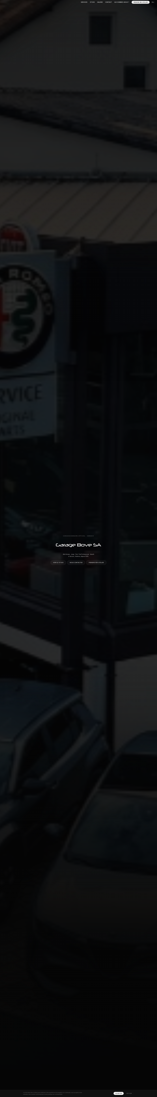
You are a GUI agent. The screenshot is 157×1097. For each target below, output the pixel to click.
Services (84, 2)
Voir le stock (58, 562)
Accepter (118, 1093)
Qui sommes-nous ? (121, 2)
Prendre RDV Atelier (140, 2)
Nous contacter (76, 562)
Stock (92, 2)
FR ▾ (153, 2)
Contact (108, 2)
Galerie (100, 2)
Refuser (129, 1093)
